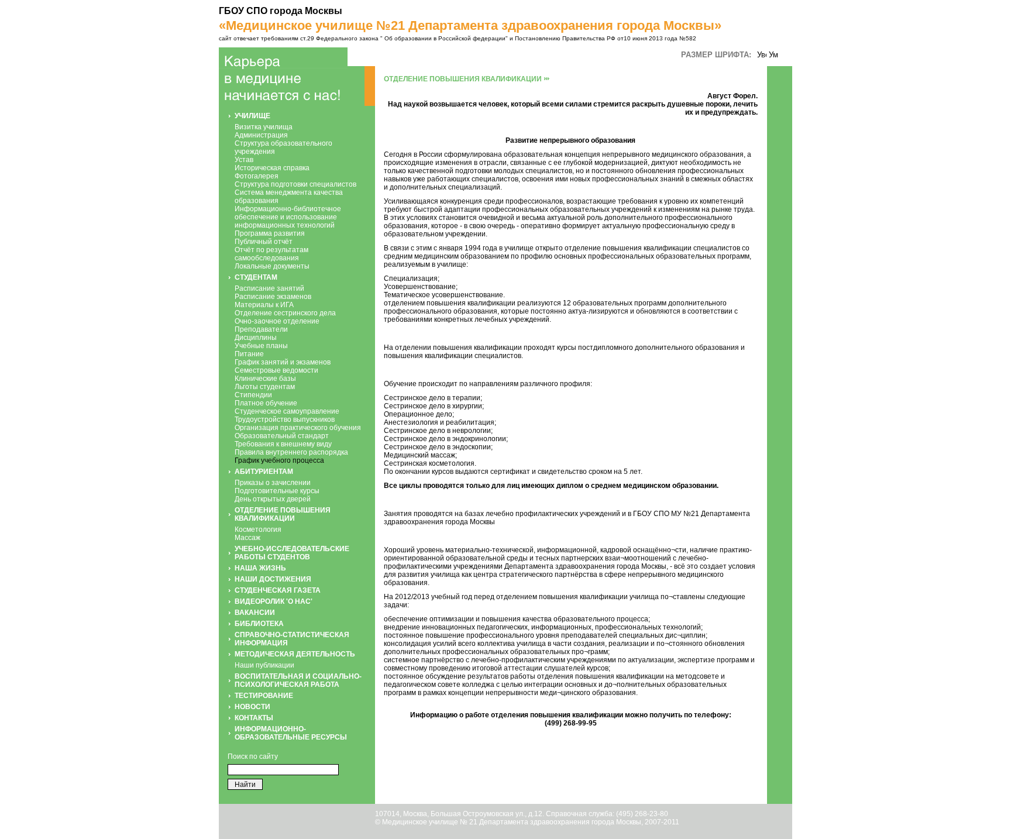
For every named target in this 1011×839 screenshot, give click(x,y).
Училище (252, 116)
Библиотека (259, 624)
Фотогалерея (256, 176)
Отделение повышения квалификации (283, 514)
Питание (249, 354)
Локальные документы (272, 266)
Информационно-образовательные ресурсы (291, 733)
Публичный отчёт (264, 242)
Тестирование (264, 696)
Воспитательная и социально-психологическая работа (298, 680)
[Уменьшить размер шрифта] (773, 55)
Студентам (256, 277)
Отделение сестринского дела (285, 313)
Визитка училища (264, 127)
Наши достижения (273, 579)
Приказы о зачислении (273, 483)
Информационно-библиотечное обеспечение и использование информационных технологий (288, 217)
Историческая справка (272, 168)
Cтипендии (253, 395)
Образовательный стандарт (282, 436)
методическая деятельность (295, 654)
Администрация (261, 135)
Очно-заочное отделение (277, 321)
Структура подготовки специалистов (295, 184)
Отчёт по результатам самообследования (271, 254)
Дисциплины (256, 337)
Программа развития (270, 233)
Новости (252, 707)
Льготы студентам (265, 387)
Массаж (247, 538)
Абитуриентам (264, 471)
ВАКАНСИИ (255, 612)
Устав (244, 160)
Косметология (258, 529)
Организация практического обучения (298, 428)
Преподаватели (261, 329)
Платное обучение (266, 403)
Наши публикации (264, 665)
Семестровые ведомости (276, 370)
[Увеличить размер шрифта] (761, 55)
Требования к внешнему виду (283, 444)
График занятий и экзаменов (283, 362)
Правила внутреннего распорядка (291, 452)
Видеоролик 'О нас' (273, 601)
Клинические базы (265, 378)
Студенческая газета (278, 590)
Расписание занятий (269, 288)
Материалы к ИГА (264, 305)
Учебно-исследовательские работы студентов (292, 553)
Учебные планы (261, 346)
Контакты (254, 718)
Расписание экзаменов (273, 297)
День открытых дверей (273, 499)
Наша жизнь (260, 568)
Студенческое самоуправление (287, 411)
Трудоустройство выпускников (285, 419)
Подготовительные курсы (277, 491)
